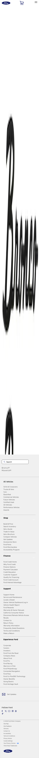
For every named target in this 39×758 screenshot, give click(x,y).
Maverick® (6, 470)
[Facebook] (2, 711)
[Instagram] (13, 711)
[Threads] (16, 711)
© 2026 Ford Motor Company (12, 721)
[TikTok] (2, 713)
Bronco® (6, 468)
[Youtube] (9, 711)
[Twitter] (6, 711)
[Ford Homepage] (8, 752)
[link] (6, 724)
